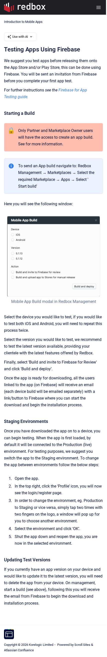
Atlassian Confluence (19, 650)
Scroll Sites (82, 645)
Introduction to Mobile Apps (23, 22)
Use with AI (20, 37)
